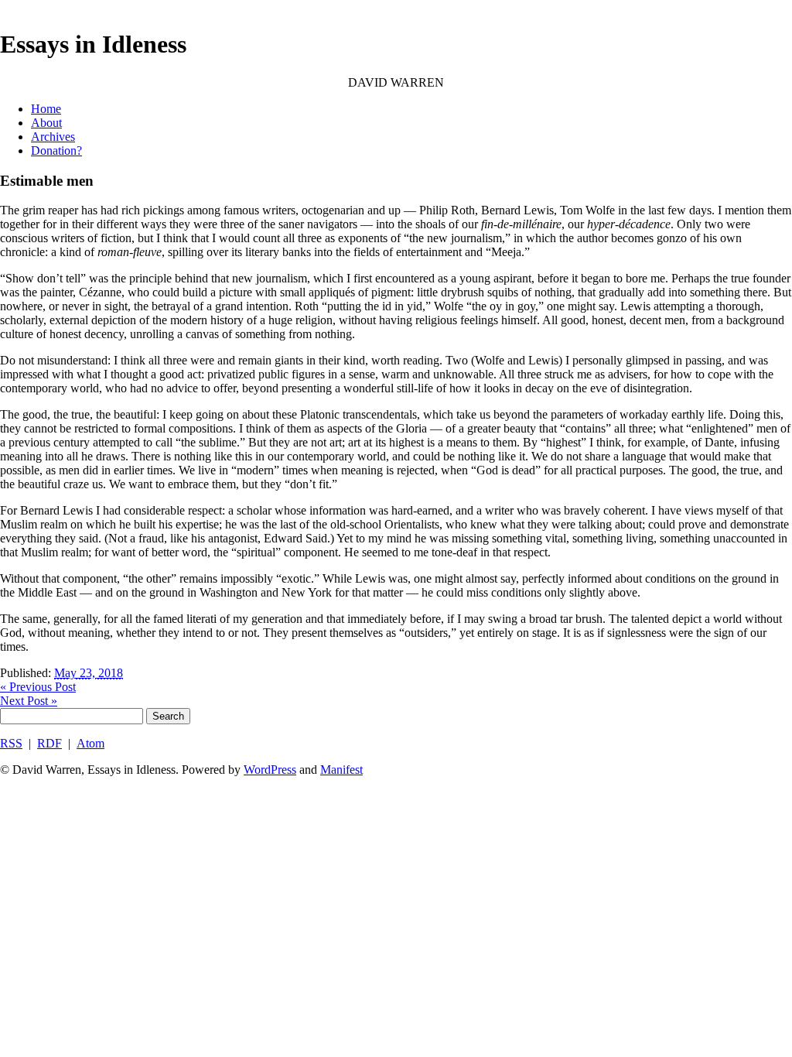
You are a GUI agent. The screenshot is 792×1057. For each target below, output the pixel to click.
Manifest (341, 769)
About (46, 122)
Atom (90, 743)
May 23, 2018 (88, 672)
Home (46, 108)
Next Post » (28, 700)
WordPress (270, 769)
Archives (53, 136)
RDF (49, 743)
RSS (11, 743)
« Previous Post (38, 686)
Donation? (56, 150)
